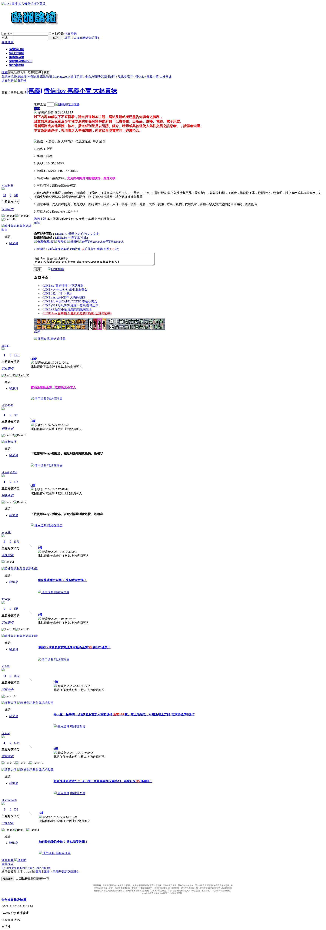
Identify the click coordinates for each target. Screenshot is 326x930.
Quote (30, 867)
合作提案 (8, 899)
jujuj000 (6, 532)
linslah (5, 345)
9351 (17, 355)
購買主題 (40, 219)
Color (7, 867)
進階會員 (8, 756)
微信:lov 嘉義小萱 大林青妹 (153, 76)
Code (38, 867)
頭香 (34, 358)
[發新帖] (20, 80)
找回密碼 (71, 33)
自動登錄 (58, 33)
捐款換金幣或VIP (20, 61)
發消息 (13, 243)
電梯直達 (40, 104)
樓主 (37, 108)
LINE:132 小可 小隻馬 (57, 293)
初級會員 (8, 428)
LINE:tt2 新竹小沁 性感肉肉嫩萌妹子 (67, 309)
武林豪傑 (8, 368)
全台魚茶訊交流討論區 (100, 76)
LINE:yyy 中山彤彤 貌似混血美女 (65, 289)
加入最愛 (24, 3)
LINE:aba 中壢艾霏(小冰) (71, 237)
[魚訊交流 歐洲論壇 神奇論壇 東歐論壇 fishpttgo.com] (30, 26)
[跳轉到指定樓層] (67, 104)
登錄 (38, 871)
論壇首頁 (77, 76)
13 (4, 675)
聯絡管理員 (58, 338)
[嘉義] (34, 90)
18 (4, 195)
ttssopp (6, 599)
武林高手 (8, 689)
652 (16, 809)
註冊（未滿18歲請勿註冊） (62, 871)
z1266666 (7, 405)
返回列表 (8, 80)
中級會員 (8, 823)
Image (15, 867)
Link (23, 867)
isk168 (5, 666)
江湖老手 (8, 209)
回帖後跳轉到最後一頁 (34, 878)
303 (16, 414)
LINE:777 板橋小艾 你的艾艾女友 (77, 233)
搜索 (5, 72)
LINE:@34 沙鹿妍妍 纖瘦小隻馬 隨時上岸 (70, 305)
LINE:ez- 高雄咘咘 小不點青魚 (63, 285)
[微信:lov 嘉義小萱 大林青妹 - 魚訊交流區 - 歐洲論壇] (69, 141)
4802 (17, 675)
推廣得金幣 (16, 57)
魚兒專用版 (16, 65)
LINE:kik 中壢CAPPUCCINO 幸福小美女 (70, 301)
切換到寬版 (37, 3)
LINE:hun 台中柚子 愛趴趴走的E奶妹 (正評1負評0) (77, 313)
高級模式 (8, 864)
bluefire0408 (9, 800)
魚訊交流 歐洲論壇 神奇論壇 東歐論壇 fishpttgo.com (35, 76)
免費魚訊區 (16, 49)
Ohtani (6, 733)
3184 (17, 742)
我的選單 (8, 42)
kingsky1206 (9, 472)
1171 (16, 541)
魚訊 (37, 222)
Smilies (46, 867)
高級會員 (8, 555)
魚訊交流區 (16, 53)
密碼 (5, 37)
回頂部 (6, 926)
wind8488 (8, 185)
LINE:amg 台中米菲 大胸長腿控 (64, 297)
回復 (37, 331)
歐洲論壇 (20, 899)
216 (16, 481)
